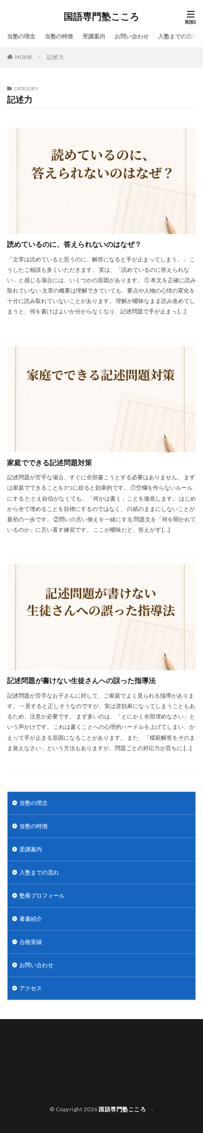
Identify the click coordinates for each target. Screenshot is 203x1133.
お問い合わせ (132, 36)
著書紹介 (30, 918)
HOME (24, 57)
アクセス (30, 988)
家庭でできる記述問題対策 (49, 462)
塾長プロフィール (42, 895)
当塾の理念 (21, 36)
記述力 (55, 57)
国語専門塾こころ (104, 16)
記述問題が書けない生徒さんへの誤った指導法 (81, 680)
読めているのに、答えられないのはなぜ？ (74, 244)
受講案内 (94, 36)
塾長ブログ (29, 1068)
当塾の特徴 (59, 36)
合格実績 (30, 941)
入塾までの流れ (178, 36)
